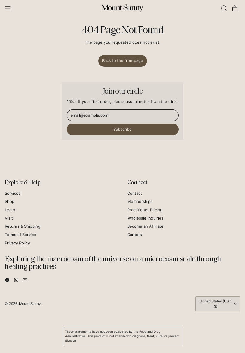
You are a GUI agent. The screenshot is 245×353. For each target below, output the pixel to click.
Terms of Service (20, 234)
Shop (9, 201)
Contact (134, 193)
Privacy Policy (17, 243)
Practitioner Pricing (145, 209)
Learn (10, 209)
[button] (224, 8)
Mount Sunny (30, 304)
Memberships (140, 201)
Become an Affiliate (145, 226)
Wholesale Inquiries (145, 218)
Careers (134, 234)
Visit (9, 218)
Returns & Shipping (22, 226)
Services (13, 193)
